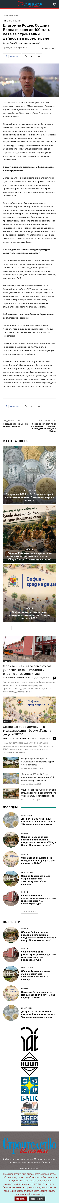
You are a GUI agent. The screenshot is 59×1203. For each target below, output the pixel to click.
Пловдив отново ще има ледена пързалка (15, 425)
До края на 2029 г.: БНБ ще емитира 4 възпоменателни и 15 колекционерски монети (29, 497)
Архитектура (27, 872)
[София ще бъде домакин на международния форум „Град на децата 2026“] (29, 593)
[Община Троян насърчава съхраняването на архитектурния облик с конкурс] (11, 762)
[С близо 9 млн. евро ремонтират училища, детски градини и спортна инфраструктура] (29, 649)
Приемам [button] (20, 1199)
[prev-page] (5, 628)
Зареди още (28, 911)
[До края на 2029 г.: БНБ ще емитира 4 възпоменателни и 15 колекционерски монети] (29, 475)
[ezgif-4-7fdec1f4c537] (29, 1114)
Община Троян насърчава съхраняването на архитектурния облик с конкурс (38, 761)
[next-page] (10, 628)
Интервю (14, 15)
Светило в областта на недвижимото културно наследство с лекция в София (43, 427)
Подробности (37, 1199)
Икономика (29, 490)
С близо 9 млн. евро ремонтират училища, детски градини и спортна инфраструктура (27, 670)
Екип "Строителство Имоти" (24, 43)
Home (5, 15)
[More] (39, 56)
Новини (17, 21)
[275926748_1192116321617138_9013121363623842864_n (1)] (29, 1064)
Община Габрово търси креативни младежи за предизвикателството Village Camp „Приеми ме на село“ (29, 556)
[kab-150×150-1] (29, 1039)
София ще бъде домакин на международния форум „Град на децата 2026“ (29, 615)
